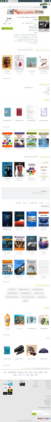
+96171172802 (47, 402)
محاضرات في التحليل (7, 252)
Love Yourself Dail (7, 359)
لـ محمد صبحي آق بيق (31, 180)
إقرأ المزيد (35, 44)
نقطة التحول (44, 178)
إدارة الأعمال (40, 372)
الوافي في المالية (43, 276)
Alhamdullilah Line (31, 120)
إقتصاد (35, 372)
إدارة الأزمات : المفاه (43, 71)
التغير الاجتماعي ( (19, 252)
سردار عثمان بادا (19, 278)
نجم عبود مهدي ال (43, 229)
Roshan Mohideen (7, 229)
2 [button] (25, 124)
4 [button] (28, 76)
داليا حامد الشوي (7, 254)
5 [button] (26, 76)
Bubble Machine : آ (44, 328)
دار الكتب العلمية (12, 289)
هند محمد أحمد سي (19, 254)
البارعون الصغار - (7, 328)
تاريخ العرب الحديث (19, 228)
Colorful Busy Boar (32, 328)
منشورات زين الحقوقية (39, 293)
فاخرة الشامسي (43, 254)
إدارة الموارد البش (43, 148)
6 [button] (24, 76)
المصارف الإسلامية (32, 276)
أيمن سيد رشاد (31, 254)
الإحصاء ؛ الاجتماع (31, 252)
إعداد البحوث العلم (19, 148)
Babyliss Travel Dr (19, 359)
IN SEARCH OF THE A (7, 228)
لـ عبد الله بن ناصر (19, 73)
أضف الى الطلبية (8, 28)
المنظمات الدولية (43, 228)
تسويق (32, 375)
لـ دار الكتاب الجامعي (45, 206)
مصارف (15, 375)
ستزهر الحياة (44, 252)
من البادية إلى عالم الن (19, 178)
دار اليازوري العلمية (41, 297)
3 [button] (23, 124)
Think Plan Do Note (7, 120)
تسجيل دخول (47, 1)
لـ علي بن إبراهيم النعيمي (19, 180)
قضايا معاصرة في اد (7, 276)
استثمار (30, 372)
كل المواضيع (30, 368)
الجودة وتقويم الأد (32, 148)
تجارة (36, 375)
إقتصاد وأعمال (24, 368)
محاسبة (19, 375)
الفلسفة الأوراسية (7, 71)
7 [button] (22, 76)
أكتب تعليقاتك (44, 193)
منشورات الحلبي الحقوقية (24, 289)
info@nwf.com (47, 403)
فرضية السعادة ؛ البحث (31, 71)
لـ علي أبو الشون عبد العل (44, 73)
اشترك (34, 414)
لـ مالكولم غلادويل (43, 180)
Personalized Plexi (32, 359)
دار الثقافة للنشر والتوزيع (12, 293)
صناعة (27, 375)
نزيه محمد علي (31, 278)
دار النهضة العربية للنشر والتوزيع (12, 297)
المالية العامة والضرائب (12, 372)
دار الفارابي (25, 301)
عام (23, 375)
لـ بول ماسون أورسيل (7, 73)
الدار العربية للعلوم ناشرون (37, 289)
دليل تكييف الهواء (31, 228)
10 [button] (16, 76)
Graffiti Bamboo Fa (44, 359)
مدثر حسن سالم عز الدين (32, 21)
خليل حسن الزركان (19, 229)
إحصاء (46, 372)
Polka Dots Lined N (19, 120)
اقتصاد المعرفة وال (19, 276)
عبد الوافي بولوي (43, 278)
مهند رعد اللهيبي (31, 229)
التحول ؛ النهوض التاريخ (7, 178)
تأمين (5, 372)
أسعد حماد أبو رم (7, 278)
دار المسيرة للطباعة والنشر (26, 293)
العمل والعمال (20, 372)
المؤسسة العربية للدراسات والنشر (28, 297)
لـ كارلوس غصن (7, 180)
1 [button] (27, 124)
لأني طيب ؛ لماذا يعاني (19, 71)
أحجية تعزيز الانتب (19, 328)
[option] (43, 63)
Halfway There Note (43, 120)
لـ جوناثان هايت (31, 73)
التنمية (26, 372)
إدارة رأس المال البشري (31, 178)
